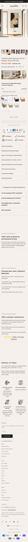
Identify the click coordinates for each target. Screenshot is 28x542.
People (3, 480)
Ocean (3, 475)
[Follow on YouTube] (14, 522)
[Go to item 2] (8, 52)
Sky (2, 478)
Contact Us (4, 492)
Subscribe (7, 436)
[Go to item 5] (23, 51)
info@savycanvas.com (10, 507)
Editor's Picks (4, 468)
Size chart (24, 88)
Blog (2, 495)
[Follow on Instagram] (6, 522)
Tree (2, 473)
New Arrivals (4, 465)
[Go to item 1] (3, 51)
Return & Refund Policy (7, 449)
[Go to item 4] (18, 51)
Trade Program (5, 500)
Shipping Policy (5, 446)
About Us (3, 490)
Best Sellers (4, 463)
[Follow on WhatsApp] (18, 522)
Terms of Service (5, 453)
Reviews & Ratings (5, 497)
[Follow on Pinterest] (10, 522)
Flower (3, 470)
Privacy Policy (4, 451)
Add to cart (14, 117)
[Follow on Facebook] (2, 522)
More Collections (5, 483)
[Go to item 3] (13, 51)
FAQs (2, 444)
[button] (14, 121)
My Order (3, 456)
